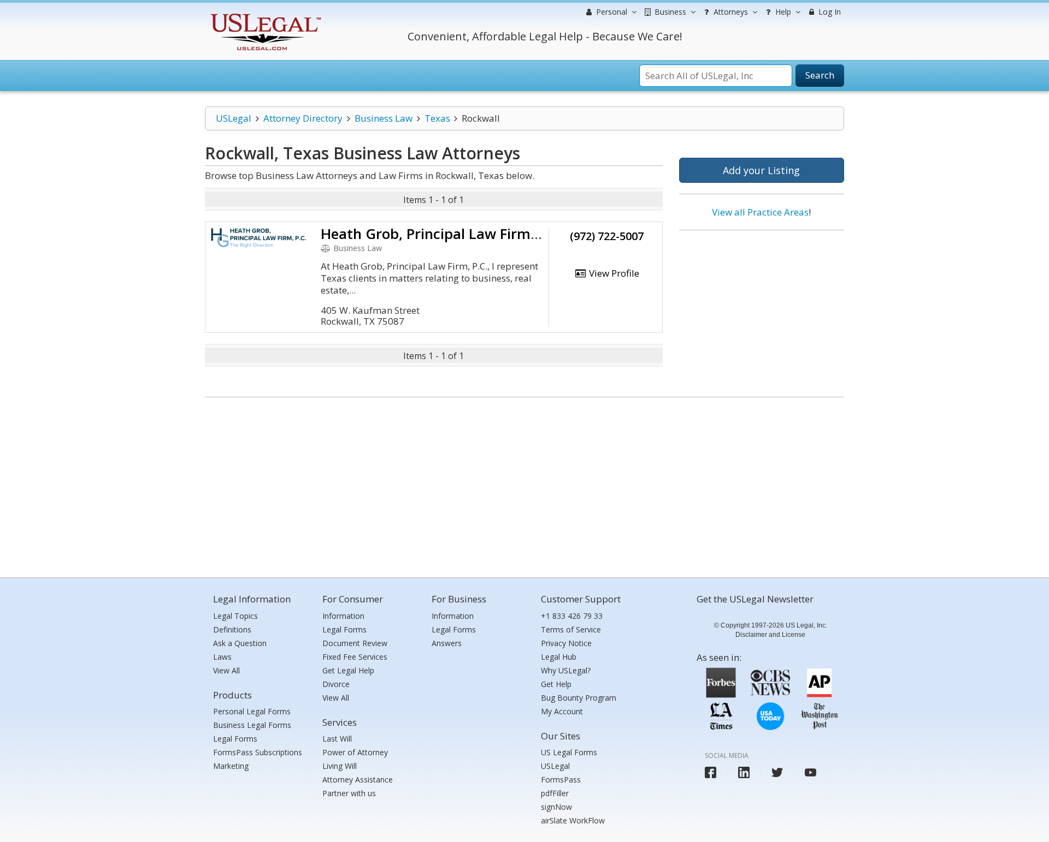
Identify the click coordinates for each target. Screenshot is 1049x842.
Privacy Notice (566, 643)
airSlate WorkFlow (573, 820)
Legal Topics (235, 616)
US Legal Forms (569, 752)
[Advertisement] (761, 309)
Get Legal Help (348, 670)
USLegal (233, 118)
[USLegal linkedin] (744, 772)
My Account (562, 711)
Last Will (337, 738)
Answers (447, 643)
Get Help (556, 684)
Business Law (383, 118)
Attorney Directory (303, 118)
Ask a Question (240, 643)
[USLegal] (264, 15)
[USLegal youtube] (810, 772)
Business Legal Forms (252, 725)
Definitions (232, 629)
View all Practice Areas (760, 212)
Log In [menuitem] (828, 12)
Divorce (336, 684)
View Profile (613, 273)
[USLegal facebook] (710, 772)
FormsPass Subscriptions (257, 752)
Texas (437, 118)
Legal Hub (558, 657)
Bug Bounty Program (578, 697)
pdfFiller (555, 793)
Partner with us (349, 793)
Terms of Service (571, 629)
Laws (222, 657)
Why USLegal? (566, 670)
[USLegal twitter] (777, 772)
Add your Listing (761, 170)
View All (226, 670)
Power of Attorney (355, 752)
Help (782, 12)
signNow (556, 807)
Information (343, 616)
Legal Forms (235, 738)
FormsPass (561, 779)
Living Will (339, 766)
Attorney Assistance (357, 779)
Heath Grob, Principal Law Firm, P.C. (442, 233)
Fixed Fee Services (354, 657)
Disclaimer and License (770, 634)
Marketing (231, 766)
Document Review (354, 643)
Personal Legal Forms (252, 711)
